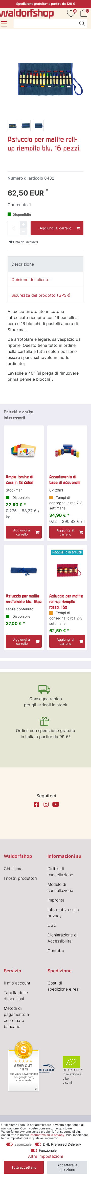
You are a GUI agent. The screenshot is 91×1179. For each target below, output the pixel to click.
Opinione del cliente (30, 279)
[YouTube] (55, 804)
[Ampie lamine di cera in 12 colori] (24, 451)
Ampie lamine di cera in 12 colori (19, 480)
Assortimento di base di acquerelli (64, 480)
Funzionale (48, 1150)
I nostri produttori (20, 878)
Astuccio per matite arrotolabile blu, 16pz (24, 599)
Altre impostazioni (45, 1156)
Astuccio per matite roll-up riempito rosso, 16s (66, 602)
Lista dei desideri (25, 242)
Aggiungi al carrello (55, 228)
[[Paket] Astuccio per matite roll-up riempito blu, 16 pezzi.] (12, 126)
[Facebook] (36, 804)
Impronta (56, 900)
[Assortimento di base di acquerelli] (67, 451)
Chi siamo (13, 868)
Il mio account (17, 982)
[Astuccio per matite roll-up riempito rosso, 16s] (67, 570)
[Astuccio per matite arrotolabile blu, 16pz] (24, 570)
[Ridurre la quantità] (23, 231)
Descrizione (22, 264)
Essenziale (23, 1144)
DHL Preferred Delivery (62, 1144)
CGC (52, 925)
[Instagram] (46, 804)
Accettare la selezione (67, 1167)
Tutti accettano (23, 1167)
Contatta (56, 950)
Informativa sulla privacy (47, 1135)
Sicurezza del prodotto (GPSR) (41, 295)
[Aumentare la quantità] (23, 224)
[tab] (45, 264)
